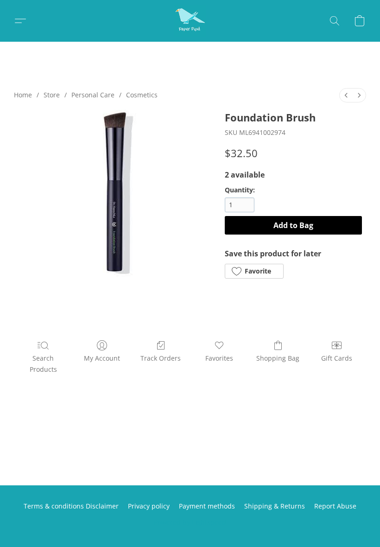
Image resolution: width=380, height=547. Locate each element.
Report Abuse (335, 506)
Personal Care (92, 94)
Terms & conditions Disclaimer (71, 506)
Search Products (43, 364)
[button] (190, 21)
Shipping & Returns (274, 506)
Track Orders (160, 358)
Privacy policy (149, 506)
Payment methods (207, 506)
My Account (102, 358)
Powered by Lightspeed (190, 522)
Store (52, 94)
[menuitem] (346, 95)
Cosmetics (142, 94)
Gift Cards (336, 358)
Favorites (219, 358)
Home (23, 94)
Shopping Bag (277, 358)
